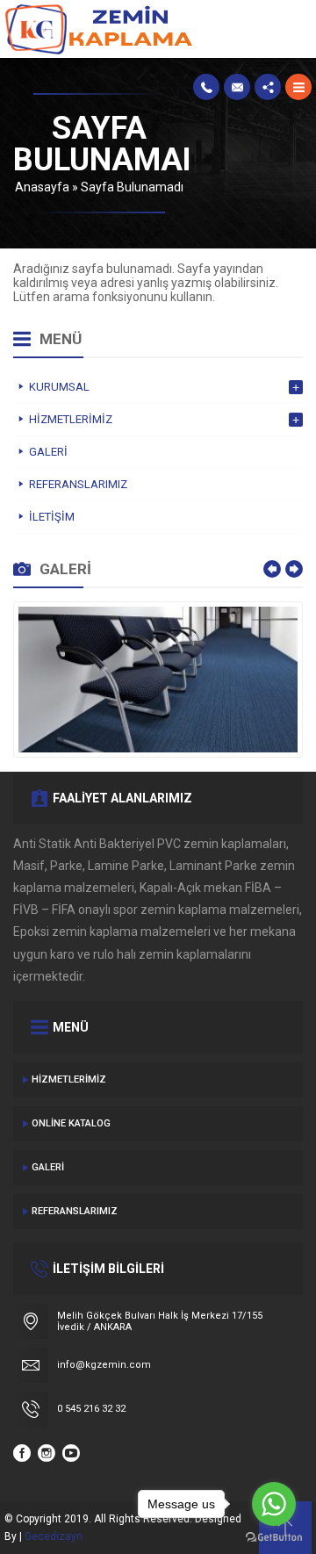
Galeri (48, 1167)
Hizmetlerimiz (69, 1079)
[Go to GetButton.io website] (274, 1537)
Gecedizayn (54, 1536)
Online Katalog (71, 1123)
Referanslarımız (75, 1211)
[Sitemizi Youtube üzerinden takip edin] (71, 1453)
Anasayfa (42, 187)
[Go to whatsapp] (274, 1504)
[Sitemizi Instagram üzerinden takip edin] (46, 1453)
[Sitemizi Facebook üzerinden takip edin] (22, 1453)
